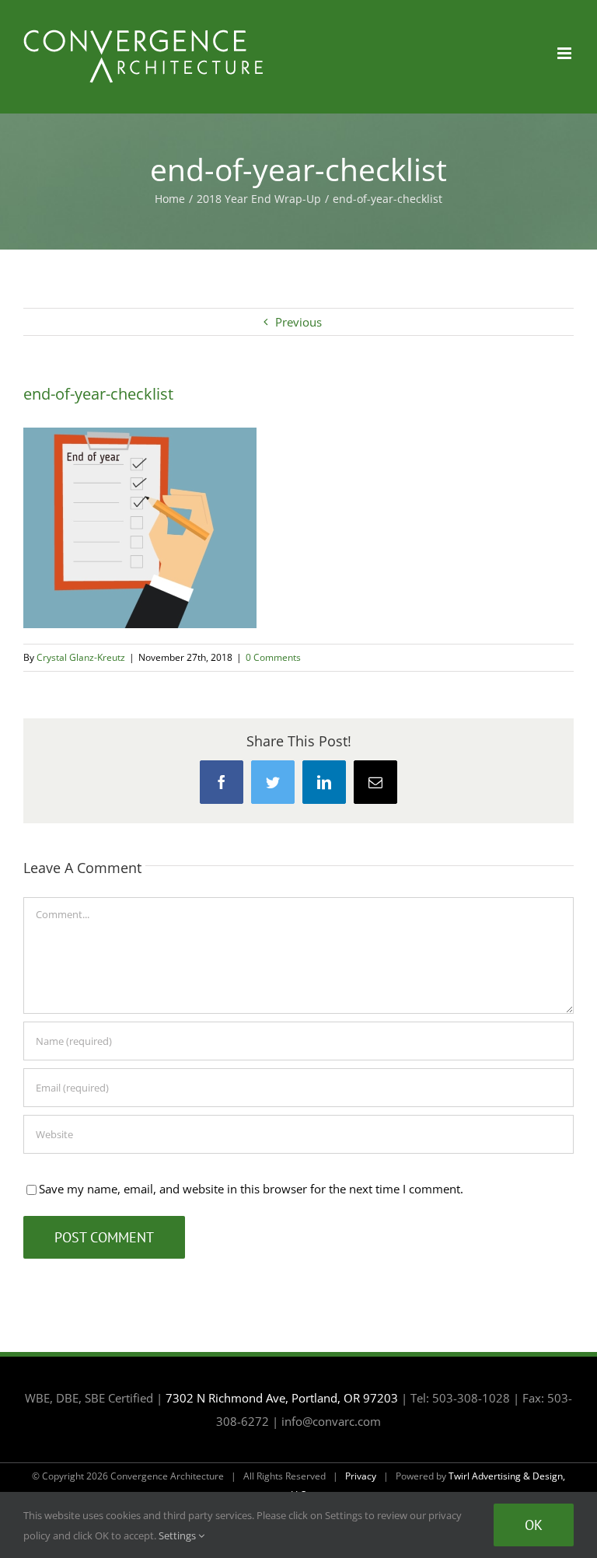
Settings (178, 1535)
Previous (298, 322)
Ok (534, 1525)
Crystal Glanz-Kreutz (81, 657)
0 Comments (273, 657)
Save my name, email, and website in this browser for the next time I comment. (251, 1188)
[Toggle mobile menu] (565, 53)
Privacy (360, 1476)
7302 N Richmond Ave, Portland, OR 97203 (282, 1398)
